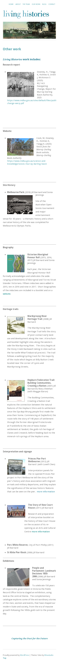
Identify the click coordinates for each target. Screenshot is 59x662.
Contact (51, 4)
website (6, 294)
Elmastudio (48, 655)
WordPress (24, 655)
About (18, 4)
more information (46, 491)
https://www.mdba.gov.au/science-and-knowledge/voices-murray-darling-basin (27, 162)
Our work (36, 4)
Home (11, 4)
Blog (44, 4)
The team (26, 4)
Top (4, 658)
